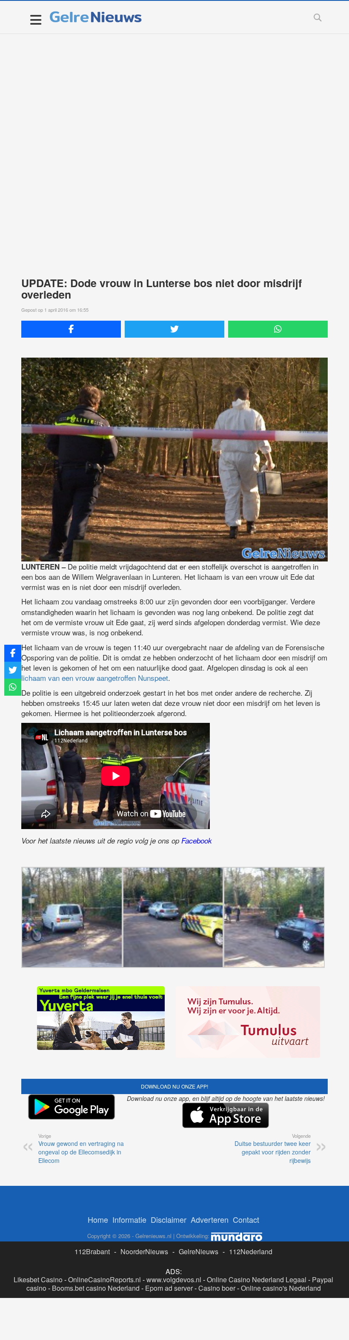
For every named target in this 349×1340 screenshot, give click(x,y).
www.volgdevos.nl (173, 1279)
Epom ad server (169, 1288)
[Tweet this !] (174, 329)
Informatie (129, 1219)
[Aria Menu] (35, 19)
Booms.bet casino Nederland (96, 1288)
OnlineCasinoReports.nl (104, 1279)
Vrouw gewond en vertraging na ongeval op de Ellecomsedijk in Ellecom (81, 1148)
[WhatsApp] (278, 329)
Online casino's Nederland (281, 1288)
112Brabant (92, 1251)
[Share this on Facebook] (71, 329)
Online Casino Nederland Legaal (256, 1279)
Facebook (196, 840)
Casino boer (216, 1288)
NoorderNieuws (144, 1251)
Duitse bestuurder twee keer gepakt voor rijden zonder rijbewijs (273, 1148)
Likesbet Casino (38, 1279)
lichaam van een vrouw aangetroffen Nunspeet (94, 677)
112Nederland (250, 1251)
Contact (246, 1219)
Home (98, 1219)
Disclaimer (168, 1219)
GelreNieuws (198, 1251)
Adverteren (210, 1219)
